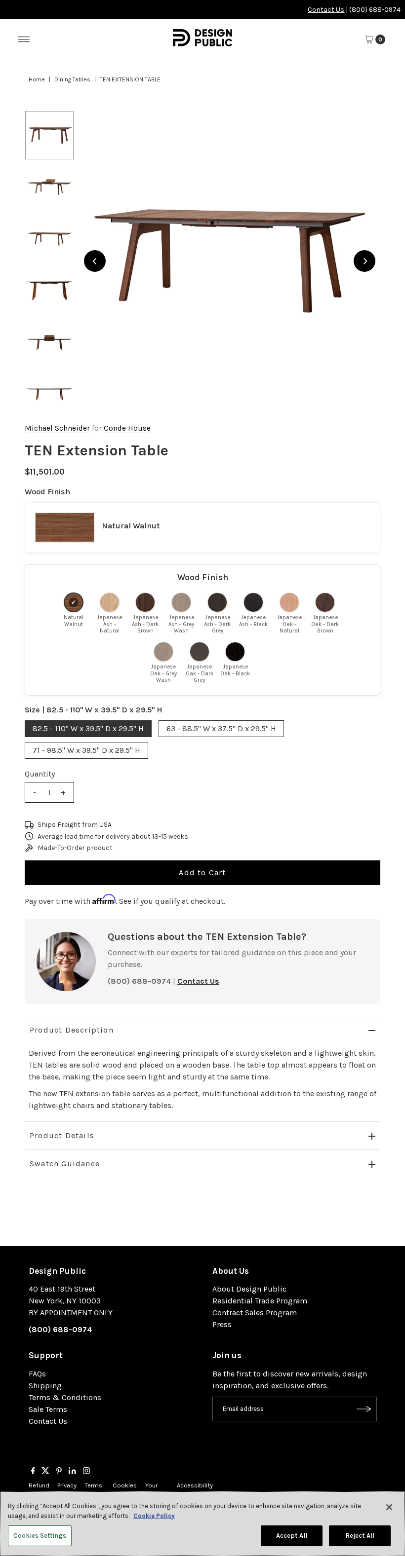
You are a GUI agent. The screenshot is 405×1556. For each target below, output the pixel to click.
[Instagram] (86, 1471)
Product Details (62, 1135)
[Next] (364, 261)
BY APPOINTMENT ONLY (71, 1312)
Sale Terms (48, 1409)
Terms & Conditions (65, 1397)
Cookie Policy (154, 1515)
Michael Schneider (57, 428)
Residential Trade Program (259, 1300)
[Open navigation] (24, 39)
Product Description (72, 1030)
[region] (229, 261)
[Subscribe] (364, 1409)
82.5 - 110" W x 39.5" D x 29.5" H (88, 728)
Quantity (40, 773)
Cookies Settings (39, 1535)
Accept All (291, 1535)
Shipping (45, 1385)
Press (222, 1324)
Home (37, 79)
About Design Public (249, 1289)
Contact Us (326, 9)
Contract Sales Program (254, 1312)
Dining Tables (72, 79)
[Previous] (95, 261)
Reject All (359, 1535)
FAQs (37, 1373)
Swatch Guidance (65, 1163)
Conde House (127, 428)
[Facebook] (33, 1471)
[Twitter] (45, 1471)
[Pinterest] (59, 1471)
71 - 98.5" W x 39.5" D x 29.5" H (86, 750)
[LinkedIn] (72, 1471)
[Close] (389, 1507)
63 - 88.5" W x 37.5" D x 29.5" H (221, 728)
